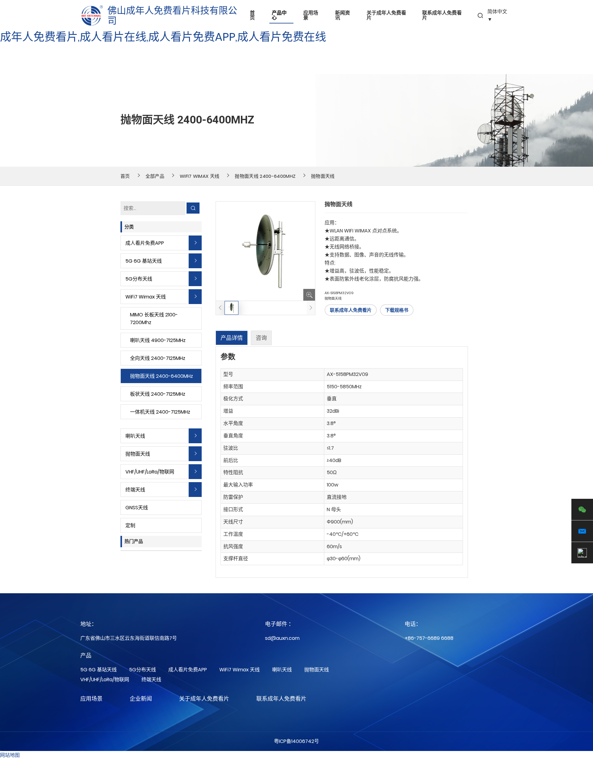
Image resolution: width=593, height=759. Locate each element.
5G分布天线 (138, 278)
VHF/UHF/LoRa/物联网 (149, 471)
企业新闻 (141, 699)
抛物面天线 (323, 176)
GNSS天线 (136, 507)
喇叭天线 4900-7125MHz (158, 340)
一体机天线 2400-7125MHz (160, 411)
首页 (252, 15)
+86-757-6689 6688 (429, 638)
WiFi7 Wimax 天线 (199, 176)
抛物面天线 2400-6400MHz (265, 176)
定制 (130, 525)
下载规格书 (396, 310)
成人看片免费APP (144, 243)
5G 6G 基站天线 (143, 261)
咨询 (261, 338)
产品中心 (279, 15)
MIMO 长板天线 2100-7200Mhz (154, 318)
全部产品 (154, 176)
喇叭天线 (135, 436)
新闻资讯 (342, 15)
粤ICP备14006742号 (296, 741)
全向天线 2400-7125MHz (157, 358)
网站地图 (10, 755)
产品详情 (232, 338)
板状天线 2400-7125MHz (157, 394)
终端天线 (135, 489)
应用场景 (310, 15)
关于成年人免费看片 (386, 15)
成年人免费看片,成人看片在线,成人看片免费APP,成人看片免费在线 (163, 37)
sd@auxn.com (282, 638)
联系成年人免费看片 (442, 15)
